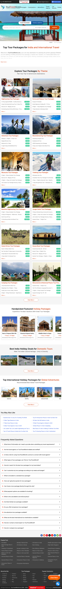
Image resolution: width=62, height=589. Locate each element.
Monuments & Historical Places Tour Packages (46, 283)
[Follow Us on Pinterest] (47, 535)
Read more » (4, 62)
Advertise (4, 577)
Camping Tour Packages (9, 283)
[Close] (59, 575)
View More (31, 300)
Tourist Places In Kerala (7, 550)
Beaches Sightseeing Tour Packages (13, 209)
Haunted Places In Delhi (38, 553)
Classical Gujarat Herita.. (9, 333)
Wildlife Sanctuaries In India (54, 542)
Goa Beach (4, 542)
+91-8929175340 (6, 1)
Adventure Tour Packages (10, 136)
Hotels (59, 7)
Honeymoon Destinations (23, 563)
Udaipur (24, 579)
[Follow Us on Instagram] (60, 535)
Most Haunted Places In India (53, 553)
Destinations (32, 7)
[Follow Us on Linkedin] (55, 535)
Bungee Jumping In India (23, 548)
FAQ (13, 579)
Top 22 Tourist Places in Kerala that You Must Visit (15, 431)
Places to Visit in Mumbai (23, 550)
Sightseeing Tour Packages (10, 99)
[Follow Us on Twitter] (49, 535)
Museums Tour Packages (10, 172)
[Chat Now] (58, 584)
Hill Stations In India (37, 542)
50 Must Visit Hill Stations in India (41, 420)
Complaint (4, 575)
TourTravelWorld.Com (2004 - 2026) (19, 587)
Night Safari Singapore (53, 544)
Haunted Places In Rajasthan (37, 557)
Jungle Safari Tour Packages (42, 209)
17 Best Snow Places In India (10, 423)
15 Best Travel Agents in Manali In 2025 (42, 423)
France (45, 581)
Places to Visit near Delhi (23, 553)
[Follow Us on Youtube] (52, 535)
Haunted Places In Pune (7, 559)
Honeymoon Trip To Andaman (52, 560)
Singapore (26, 398)
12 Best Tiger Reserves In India (11, 420)
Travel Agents (48, 7)
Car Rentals (54, 7)
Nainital (24, 577)
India (45, 573)
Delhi (27, 361)
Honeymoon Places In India (23, 559)
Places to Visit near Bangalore (6, 553)
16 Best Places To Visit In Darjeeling (41, 425)
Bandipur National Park (22, 542)
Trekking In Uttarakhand (7, 548)
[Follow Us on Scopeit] (57, 535)
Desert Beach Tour (45, 333)
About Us (14, 575)
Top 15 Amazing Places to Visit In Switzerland (44, 431)
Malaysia (34, 579)
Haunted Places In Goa (53, 556)
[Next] (60, 328)
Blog (13, 581)
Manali (9, 361)
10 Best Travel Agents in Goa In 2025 (12, 425)
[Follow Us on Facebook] (41, 535)
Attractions (41, 7)
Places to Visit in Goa (37, 550)
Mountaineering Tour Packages (43, 136)
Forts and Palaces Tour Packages (43, 99)
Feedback (14, 573)
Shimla (24, 575)
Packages (23, 7)
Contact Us (4, 573)
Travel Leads (57, 2)
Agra (33, 577)
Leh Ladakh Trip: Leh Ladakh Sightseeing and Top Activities (16, 428)
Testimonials (14, 577)
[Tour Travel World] (11, 7)
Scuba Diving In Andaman (54, 548)
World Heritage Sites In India (7, 545)
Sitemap (4, 579)
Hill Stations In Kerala (22, 544)
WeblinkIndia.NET (57, 587)
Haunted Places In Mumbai (23, 556)
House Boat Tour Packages (41, 246)
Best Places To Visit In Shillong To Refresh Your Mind (46, 428)
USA (45, 579)
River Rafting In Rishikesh (38, 548)
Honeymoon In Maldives (38, 559)
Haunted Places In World (7, 556)
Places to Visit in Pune (53, 550)
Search (54, 27)
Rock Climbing (36, 544)
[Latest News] (44, 535)
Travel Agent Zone (43, 2)
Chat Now (54, 578)
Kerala (24, 573)
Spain (45, 577)
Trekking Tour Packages (40, 172)
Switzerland (35, 581)
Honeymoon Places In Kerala (7, 564)
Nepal (9, 398)
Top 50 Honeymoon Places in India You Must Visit (45, 417)
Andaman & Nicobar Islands (44, 361)
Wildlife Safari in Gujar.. (27, 333)
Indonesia (44, 398)
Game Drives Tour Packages (11, 246)
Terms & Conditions (4, 582)
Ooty (34, 575)
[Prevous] (2, 328)
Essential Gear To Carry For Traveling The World (15, 417)
